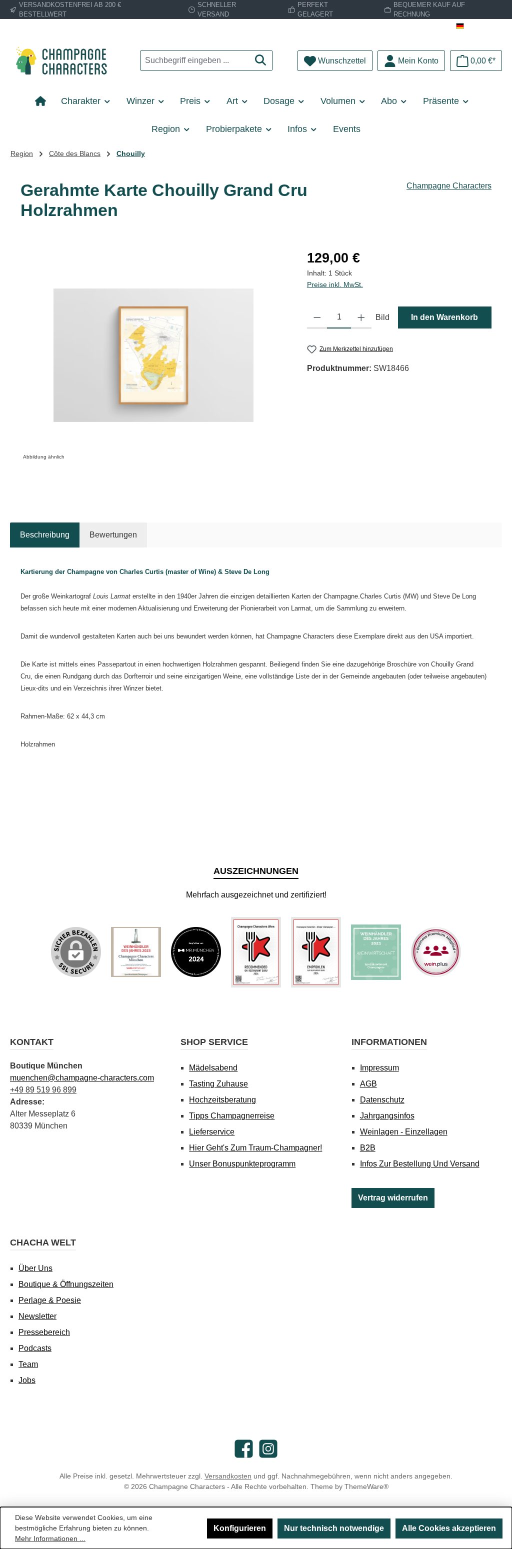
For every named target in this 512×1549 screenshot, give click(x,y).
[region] (153, 355)
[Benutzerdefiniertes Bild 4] (316, 952)
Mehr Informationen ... (50, 1538)
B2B (368, 1148)
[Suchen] (260, 60)
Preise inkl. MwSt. (335, 284)
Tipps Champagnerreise (231, 1116)
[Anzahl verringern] (317, 317)
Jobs (27, 1380)
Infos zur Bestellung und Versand (420, 1164)
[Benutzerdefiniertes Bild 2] (196, 952)
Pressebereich (44, 1332)
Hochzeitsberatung (222, 1100)
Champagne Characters (449, 186)
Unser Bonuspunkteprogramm (242, 1164)
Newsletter (37, 1316)
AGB (368, 1084)
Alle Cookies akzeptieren (449, 1528)
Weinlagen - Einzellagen (404, 1132)
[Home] (44, 101)
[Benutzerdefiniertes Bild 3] (256, 952)
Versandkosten (228, 1476)
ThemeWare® (366, 1486)
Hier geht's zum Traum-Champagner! (255, 1148)
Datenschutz (382, 1100)
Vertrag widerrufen (393, 1198)
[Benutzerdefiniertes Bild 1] (136, 952)
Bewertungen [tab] (113, 534)
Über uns (35, 1268)
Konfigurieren (240, 1528)
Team (28, 1364)
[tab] (45, 535)
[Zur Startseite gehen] (65, 60)
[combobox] (195, 60)
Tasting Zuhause (218, 1084)
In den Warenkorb (444, 317)
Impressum (379, 1068)
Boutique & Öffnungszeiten (66, 1284)
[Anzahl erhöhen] (361, 317)
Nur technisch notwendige (334, 1528)
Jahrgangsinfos (387, 1116)
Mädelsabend (213, 1068)
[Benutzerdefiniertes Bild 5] (376, 952)
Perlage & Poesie (49, 1300)
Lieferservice (211, 1132)
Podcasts (35, 1348)
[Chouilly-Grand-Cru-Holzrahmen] (154, 355)
